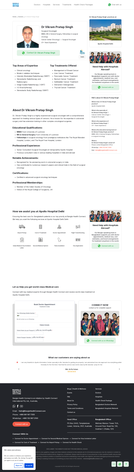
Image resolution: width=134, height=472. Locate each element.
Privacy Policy (72, 404)
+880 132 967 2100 (105, 147)
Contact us (71, 412)
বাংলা (114, 464)
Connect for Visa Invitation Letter (84, 438)
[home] (16, 5)
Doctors (37, 5)
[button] (19, 369)
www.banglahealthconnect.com (93, 458)
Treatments (66, 5)
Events (69, 393)
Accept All (29, 465)
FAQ (68, 397)
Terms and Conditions (75, 408)
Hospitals (46, 5)
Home (14, 17)
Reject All (19, 465)
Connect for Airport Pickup (49, 442)
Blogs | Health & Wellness (76, 389)
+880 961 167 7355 (27, 415)
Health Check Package (103, 400)
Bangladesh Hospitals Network (106, 408)
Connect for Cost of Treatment (26, 442)
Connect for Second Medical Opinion (55, 438)
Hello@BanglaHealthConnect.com (106, 150)
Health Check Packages (83, 5)
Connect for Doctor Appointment (26, 438)
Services (56, 5)
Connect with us (21, 424)
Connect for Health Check (72, 442)
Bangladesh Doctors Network (106, 404)
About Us (70, 400)
